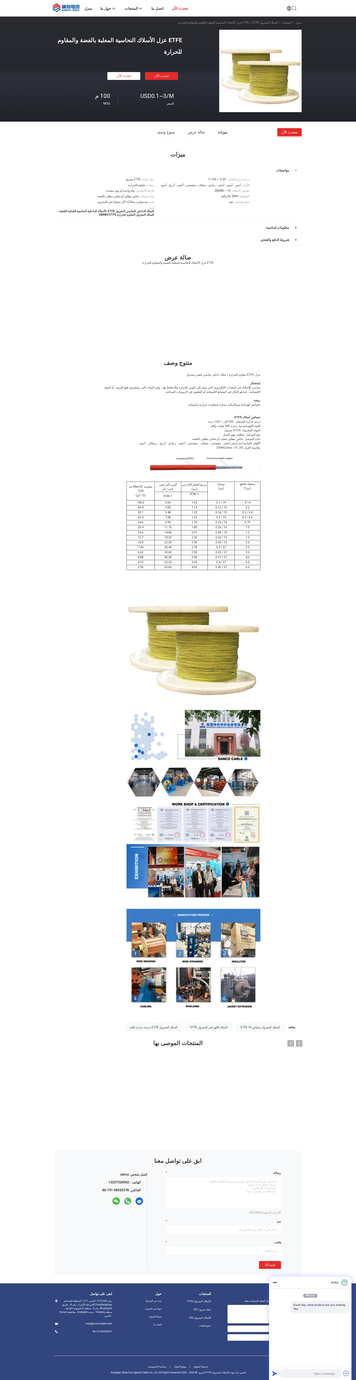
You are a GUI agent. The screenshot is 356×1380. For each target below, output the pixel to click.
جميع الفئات (205, 1325)
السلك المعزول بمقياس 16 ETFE (260, 1027)
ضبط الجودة (155, 1316)
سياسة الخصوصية (157, 1366)
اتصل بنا (157, 1324)
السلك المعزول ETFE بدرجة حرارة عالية (153, 1027)
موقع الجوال (180, 1366)
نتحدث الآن (161, 76)
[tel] (108, 1201)
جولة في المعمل (153, 1308)
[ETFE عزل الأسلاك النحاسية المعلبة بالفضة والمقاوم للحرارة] (260, 70)
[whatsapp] (127, 1201)
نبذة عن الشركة (153, 1300)
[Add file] (346, 1373)
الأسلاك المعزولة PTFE (199, 1301)
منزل (298, 22)
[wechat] (116, 1201)
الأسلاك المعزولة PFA (200, 1317)
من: (278, 1221)
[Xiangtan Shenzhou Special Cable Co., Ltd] (66, 7)
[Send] (275, 1373)
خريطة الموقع (201, 1366)
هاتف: (277, 1242)
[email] (139, 1201)
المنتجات (286, 22)
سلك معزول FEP (202, 1309)
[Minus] (274, 1282)
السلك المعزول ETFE (260, 22)
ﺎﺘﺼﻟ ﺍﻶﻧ (270, 1265)
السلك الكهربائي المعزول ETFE (209, 1027)
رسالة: (277, 1173)
